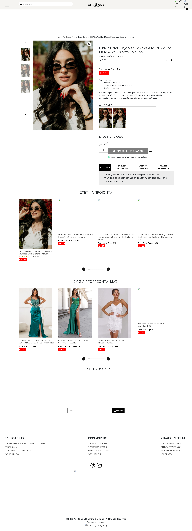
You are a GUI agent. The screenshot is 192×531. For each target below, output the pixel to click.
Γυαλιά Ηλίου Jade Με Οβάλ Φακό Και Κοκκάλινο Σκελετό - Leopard (75, 235)
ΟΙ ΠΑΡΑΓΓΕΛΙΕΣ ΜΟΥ (171, 447)
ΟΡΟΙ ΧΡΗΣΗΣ (94, 454)
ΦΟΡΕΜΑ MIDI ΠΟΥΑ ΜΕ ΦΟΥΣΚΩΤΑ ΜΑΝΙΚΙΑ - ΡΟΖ (154, 325)
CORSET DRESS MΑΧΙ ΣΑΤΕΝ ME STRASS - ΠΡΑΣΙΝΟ (73, 341)
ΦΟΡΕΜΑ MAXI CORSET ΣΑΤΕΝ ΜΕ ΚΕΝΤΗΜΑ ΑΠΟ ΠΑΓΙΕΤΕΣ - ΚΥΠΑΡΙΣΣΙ (36, 341)
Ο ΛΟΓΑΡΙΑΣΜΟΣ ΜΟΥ (171, 443)
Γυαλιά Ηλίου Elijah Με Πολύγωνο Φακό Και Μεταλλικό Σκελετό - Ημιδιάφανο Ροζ (156, 237)
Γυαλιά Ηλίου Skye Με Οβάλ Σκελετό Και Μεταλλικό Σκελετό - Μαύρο (35, 252)
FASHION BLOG (11, 454)
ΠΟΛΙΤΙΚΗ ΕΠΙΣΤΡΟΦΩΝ (164, 167)
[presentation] (26, 43)
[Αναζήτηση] (21, 4)
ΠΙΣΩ (104, 60)
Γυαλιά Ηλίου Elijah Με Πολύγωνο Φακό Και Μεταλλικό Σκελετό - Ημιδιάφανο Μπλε (116, 237)
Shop (68, 37)
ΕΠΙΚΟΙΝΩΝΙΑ (10, 447)
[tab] (105, 167)
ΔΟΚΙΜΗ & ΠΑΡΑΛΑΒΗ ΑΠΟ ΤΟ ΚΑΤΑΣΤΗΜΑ (24, 443)
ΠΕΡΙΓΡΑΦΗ (105, 167)
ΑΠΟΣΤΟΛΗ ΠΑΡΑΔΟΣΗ (143, 167)
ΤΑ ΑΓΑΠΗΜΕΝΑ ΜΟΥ (170, 450)
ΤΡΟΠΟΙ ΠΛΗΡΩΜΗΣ (97, 447)
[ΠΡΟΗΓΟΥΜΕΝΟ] (166, 60)
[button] (89, 44)
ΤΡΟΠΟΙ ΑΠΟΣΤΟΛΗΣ (98, 443)
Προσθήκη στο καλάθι (130, 150)
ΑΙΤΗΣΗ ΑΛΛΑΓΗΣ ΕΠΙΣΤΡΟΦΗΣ (103, 450)
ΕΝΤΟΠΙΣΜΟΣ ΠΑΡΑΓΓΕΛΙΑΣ (17, 450)
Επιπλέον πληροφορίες (122, 167)
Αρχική (61, 37)
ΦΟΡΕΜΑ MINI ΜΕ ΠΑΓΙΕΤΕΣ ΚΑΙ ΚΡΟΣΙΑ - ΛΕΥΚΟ (113, 341)
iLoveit (101, 522)
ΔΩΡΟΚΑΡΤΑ (167, 454)
